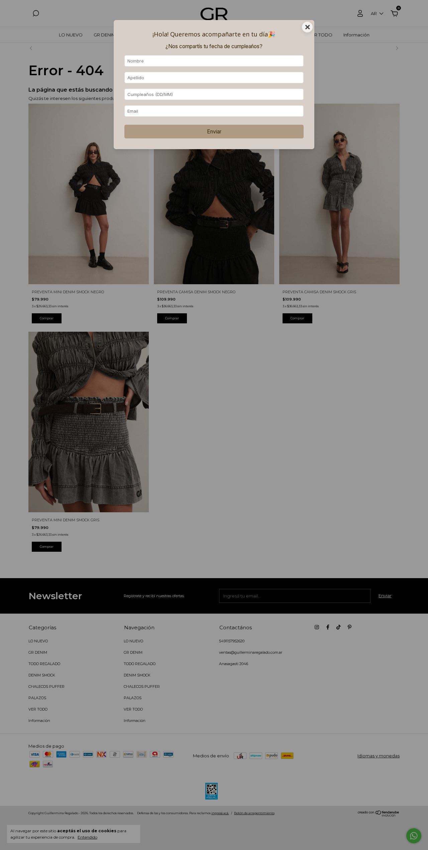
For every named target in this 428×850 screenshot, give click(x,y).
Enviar (214, 131)
